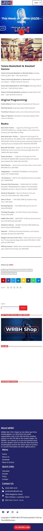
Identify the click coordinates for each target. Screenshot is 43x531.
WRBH (11, 265)
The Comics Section (17, 405)
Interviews (12, 270)
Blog (21, 14)
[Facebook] (3, 512)
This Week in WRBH (25, 270)
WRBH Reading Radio (9, 273)
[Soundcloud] (17, 512)
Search (3, 303)
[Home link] (7, 2)
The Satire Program (17, 396)
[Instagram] (12, 512)
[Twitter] (8, 512)
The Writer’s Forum (12, 368)
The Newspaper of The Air (19, 386)
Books (4, 270)
